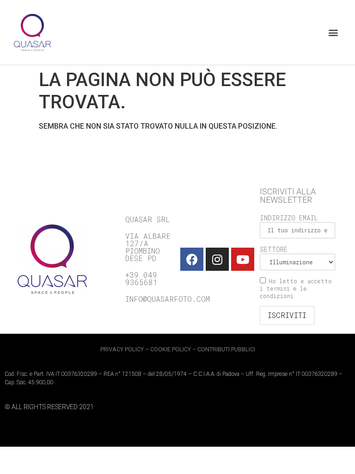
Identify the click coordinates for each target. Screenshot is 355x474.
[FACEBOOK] (191, 259)
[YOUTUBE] (242, 259)
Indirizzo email (289, 217)
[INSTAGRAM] (217, 259)
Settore (274, 249)
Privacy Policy (122, 349)
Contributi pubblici (226, 349)
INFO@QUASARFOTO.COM (167, 299)
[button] (333, 32)
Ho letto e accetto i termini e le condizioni (296, 288)
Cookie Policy (170, 349)
